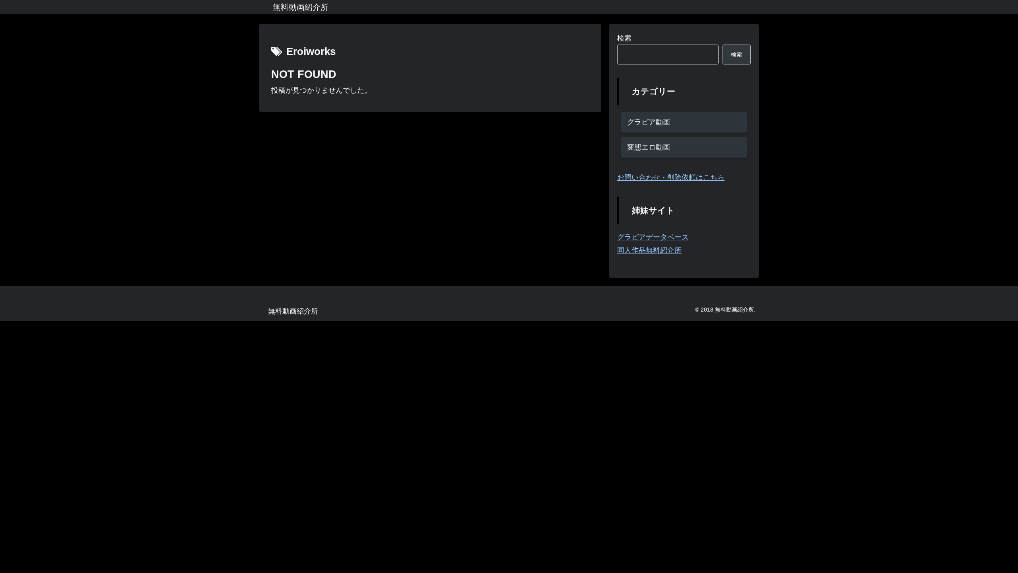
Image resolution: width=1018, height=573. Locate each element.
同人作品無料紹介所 (649, 250)
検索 (624, 38)
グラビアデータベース (653, 237)
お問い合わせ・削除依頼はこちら (671, 177)
